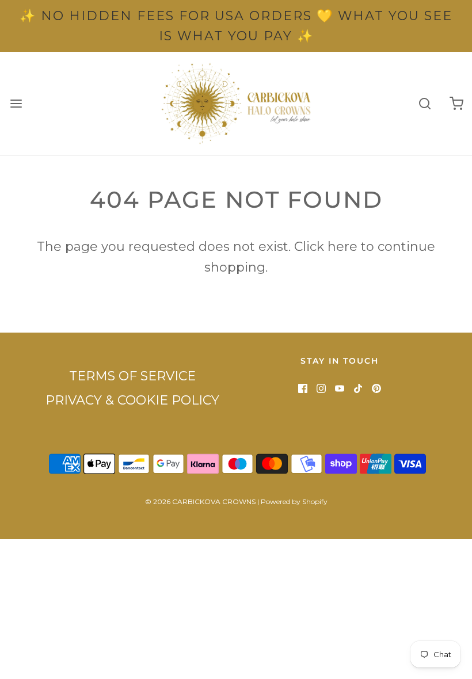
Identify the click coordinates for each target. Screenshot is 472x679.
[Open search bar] (424, 104)
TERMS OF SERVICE (132, 376)
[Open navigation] (16, 104)
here (342, 246)
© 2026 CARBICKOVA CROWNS (200, 501)
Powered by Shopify (294, 501)
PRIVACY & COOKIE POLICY (132, 400)
